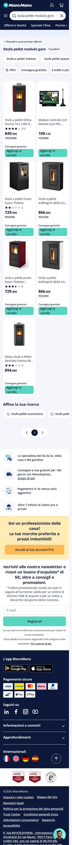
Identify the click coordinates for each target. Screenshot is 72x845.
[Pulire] (61, 15)
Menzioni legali (13, 803)
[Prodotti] (5, 15)
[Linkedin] (6, 711)
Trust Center (11, 814)
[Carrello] (61, 5)
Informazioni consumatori (21, 820)
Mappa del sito (47, 797)
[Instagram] (25, 711)
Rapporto (48, 820)
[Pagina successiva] (42, 432)
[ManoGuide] (59, 834)
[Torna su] (56, 758)
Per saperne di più (41, 643)
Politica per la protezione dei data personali (33, 809)
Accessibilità (11, 825)
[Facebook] (16, 711)
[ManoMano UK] (16, 758)
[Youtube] (35, 711)
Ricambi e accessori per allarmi (23, 41)
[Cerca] (14, 16)
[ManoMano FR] (6, 758)
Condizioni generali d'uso (41, 814)
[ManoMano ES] (35, 758)
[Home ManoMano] (24, 5)
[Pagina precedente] (26, 432)
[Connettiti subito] (51, 5)
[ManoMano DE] (25, 758)
